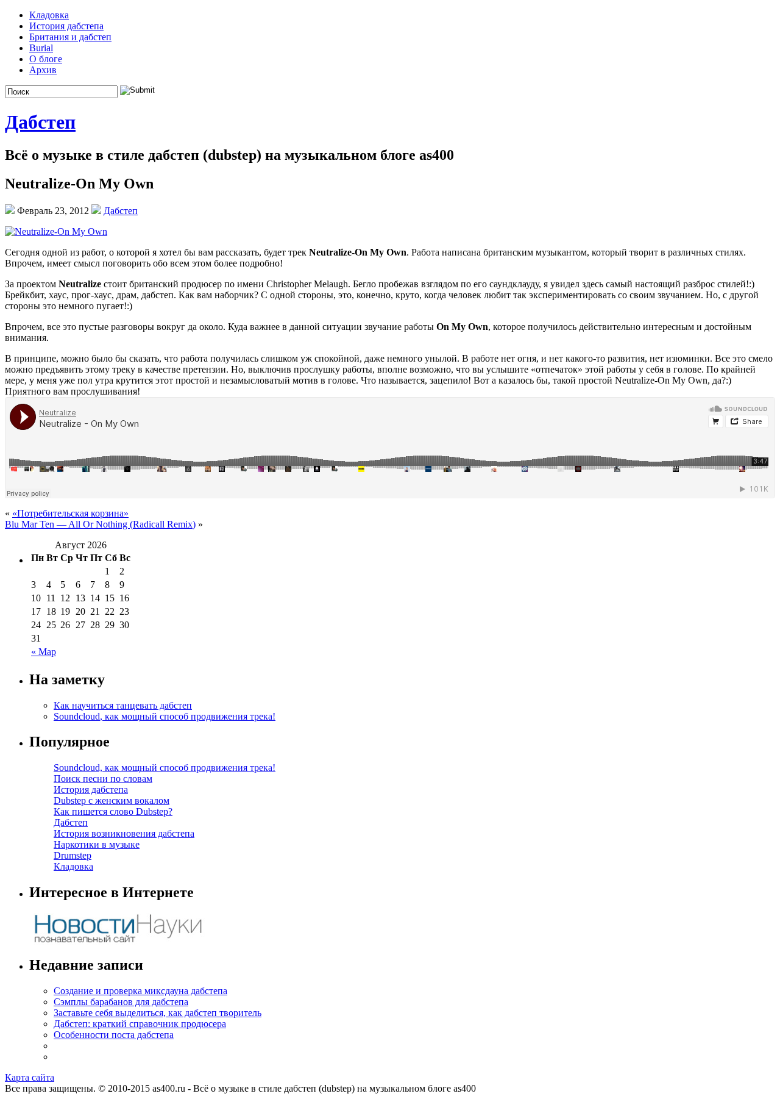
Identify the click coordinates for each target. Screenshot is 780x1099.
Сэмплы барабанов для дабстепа (121, 1002)
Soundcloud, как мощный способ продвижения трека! (164, 716)
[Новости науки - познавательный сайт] (117, 941)
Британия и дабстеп (70, 37)
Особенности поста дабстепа (114, 1034)
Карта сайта (29, 1077)
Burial (41, 48)
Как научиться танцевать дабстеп (123, 705)
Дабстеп (40, 122)
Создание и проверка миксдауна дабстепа (140, 991)
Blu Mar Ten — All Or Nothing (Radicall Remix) (100, 524)
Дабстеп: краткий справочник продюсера (140, 1023)
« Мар (43, 651)
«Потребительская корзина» (70, 513)
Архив (43, 70)
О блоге (45, 59)
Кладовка (49, 15)
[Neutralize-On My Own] (56, 231)
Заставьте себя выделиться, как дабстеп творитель (157, 1013)
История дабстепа (66, 26)
